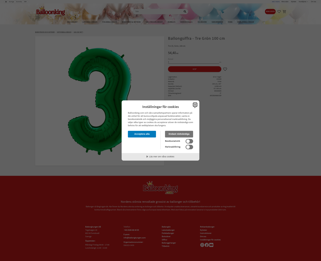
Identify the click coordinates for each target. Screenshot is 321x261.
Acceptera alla (142, 134)
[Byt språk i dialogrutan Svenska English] (194, 105)
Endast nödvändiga (179, 134)
